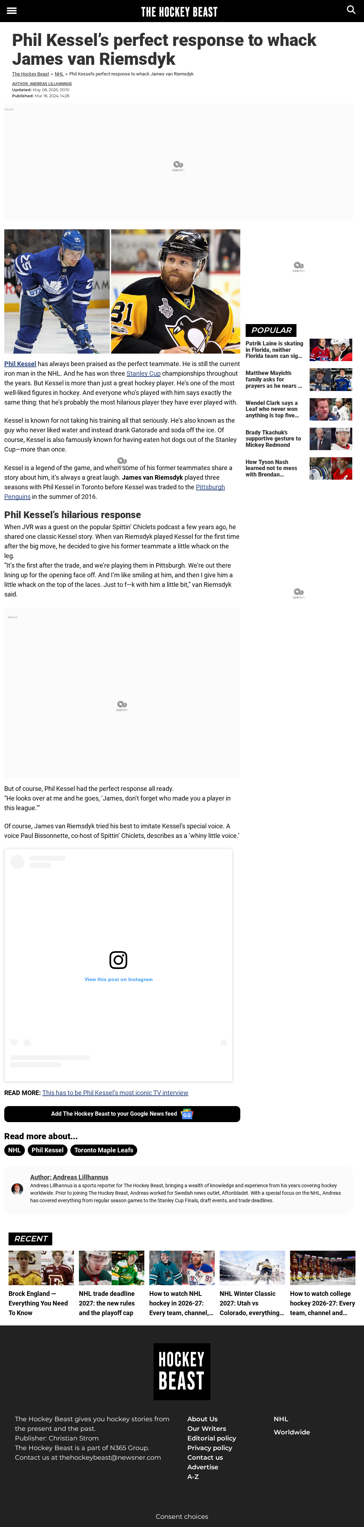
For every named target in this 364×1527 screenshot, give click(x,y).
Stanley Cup (144, 373)
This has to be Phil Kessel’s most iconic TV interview (115, 1092)
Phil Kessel (20, 364)
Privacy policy (209, 1448)
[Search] (352, 11)
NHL (59, 74)
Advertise (202, 1467)
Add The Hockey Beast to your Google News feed (114, 1113)
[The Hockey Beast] (179, 11)
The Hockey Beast (30, 74)
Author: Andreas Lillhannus (42, 84)
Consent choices (182, 1517)
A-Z (193, 1477)
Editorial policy (211, 1438)
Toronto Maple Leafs (103, 1150)
